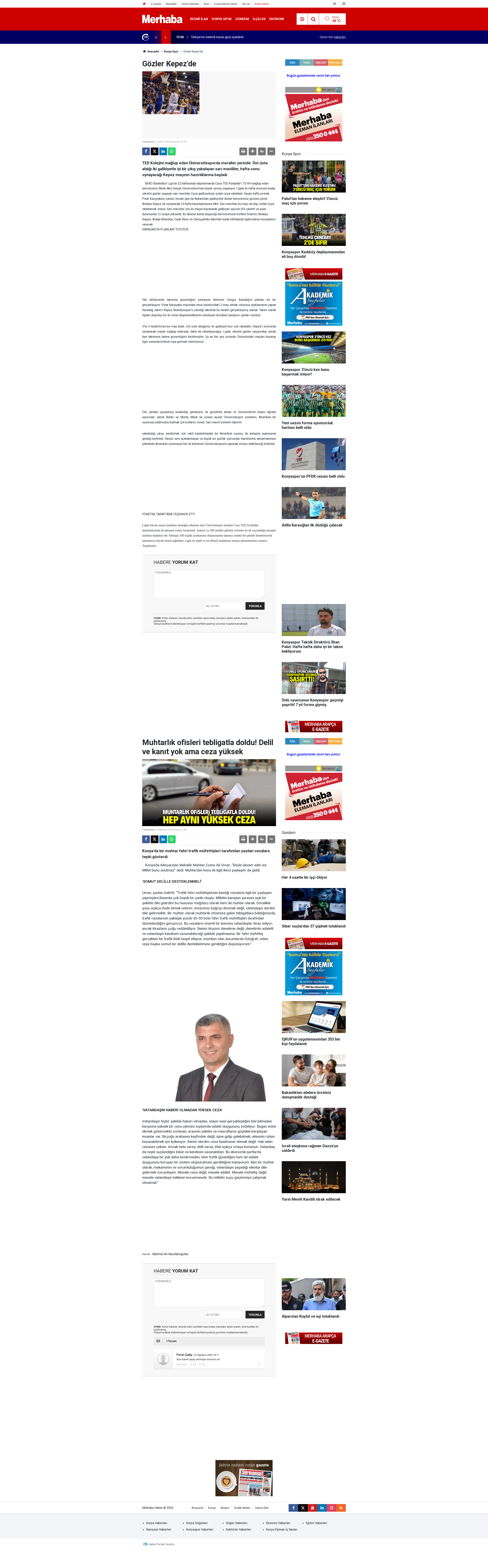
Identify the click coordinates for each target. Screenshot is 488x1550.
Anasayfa (153, 51)
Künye (212, 1508)
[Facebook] (146, 151)
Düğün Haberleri (236, 1523)
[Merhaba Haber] (162, 19)
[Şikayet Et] (259, 1364)
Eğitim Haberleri (316, 1523)
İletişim (225, 1508)
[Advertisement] (209, 264)
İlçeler (259, 19)
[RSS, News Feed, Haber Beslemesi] (341, 1508)
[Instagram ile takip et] (331, 1508)
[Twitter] (154, 151)
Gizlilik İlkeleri (242, 1508)
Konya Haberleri (156, 1523)
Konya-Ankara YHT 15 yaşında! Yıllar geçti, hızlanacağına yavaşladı (235, 37)
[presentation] (156, 37)
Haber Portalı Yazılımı (161, 1544)
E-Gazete (156, 3)
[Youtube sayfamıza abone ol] (312, 1508)
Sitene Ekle (262, 1508)
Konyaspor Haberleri (199, 1529)
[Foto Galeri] (344, 4)
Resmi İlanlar (262, 3)
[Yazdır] (243, 151)
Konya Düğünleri (197, 1523)
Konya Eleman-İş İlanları (281, 1529)
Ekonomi (276, 19)
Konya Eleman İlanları (225, 3)
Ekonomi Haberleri (278, 1523)
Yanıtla (183, 1364)
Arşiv (206, 3)
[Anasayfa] (144, 3)
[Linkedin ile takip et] (322, 1508)
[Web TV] (334, 4)
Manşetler (171, 3)
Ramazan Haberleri (158, 1529)
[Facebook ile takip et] (293, 1508)
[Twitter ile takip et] (303, 1508)
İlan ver (246, 3)
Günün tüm (333, 37)
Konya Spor (222, 19)
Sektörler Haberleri (238, 1529)
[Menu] (302, 19)
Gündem (242, 19)
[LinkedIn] (163, 151)
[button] (252, 151)
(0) (194, 1364)
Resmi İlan (199, 19)
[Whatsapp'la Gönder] (172, 151)
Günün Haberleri (190, 3)
